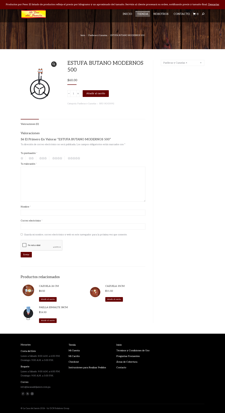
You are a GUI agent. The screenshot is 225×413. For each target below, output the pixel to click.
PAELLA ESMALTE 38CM (53, 307)
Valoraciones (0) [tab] (30, 124)
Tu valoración (29, 163)
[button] (54, 64)
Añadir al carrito (95, 93)
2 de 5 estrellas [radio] (32, 158)
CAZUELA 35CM (115, 286)
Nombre (26, 206)
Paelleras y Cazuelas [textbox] (175, 62)
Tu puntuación (29, 153)
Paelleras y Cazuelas (86, 103)
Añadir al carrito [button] (48, 299)
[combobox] (182, 63)
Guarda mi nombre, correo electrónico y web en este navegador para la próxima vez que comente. (75, 234)
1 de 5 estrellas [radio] (23, 158)
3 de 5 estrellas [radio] (44, 158)
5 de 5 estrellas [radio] (75, 158)
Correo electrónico (32, 220)
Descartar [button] (213, 4)
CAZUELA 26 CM (49, 286)
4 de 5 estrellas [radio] (58, 158)
